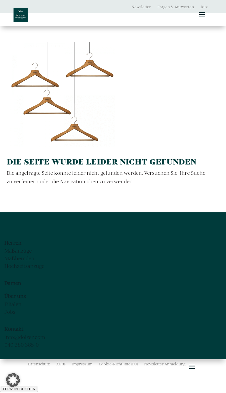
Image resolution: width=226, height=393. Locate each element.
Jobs (204, 7)
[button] (13, 380)
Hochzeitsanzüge (24, 266)
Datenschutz (39, 364)
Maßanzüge (18, 250)
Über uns (15, 296)
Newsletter (141, 7)
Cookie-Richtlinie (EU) (118, 364)
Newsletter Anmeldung (164, 364)
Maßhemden (19, 258)
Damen (12, 283)
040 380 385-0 (21, 344)
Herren (12, 243)
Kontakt (13, 329)
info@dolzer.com (24, 337)
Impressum (82, 364)
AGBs (61, 364)
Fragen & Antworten (175, 7)
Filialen (12, 304)
